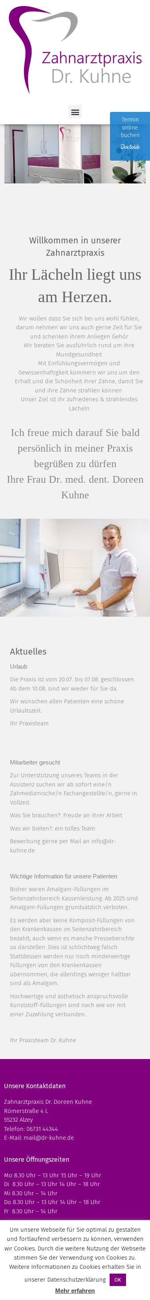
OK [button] (117, 1280)
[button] (75, 111)
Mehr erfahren (75, 1290)
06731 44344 (42, 1129)
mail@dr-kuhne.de (49, 1137)
